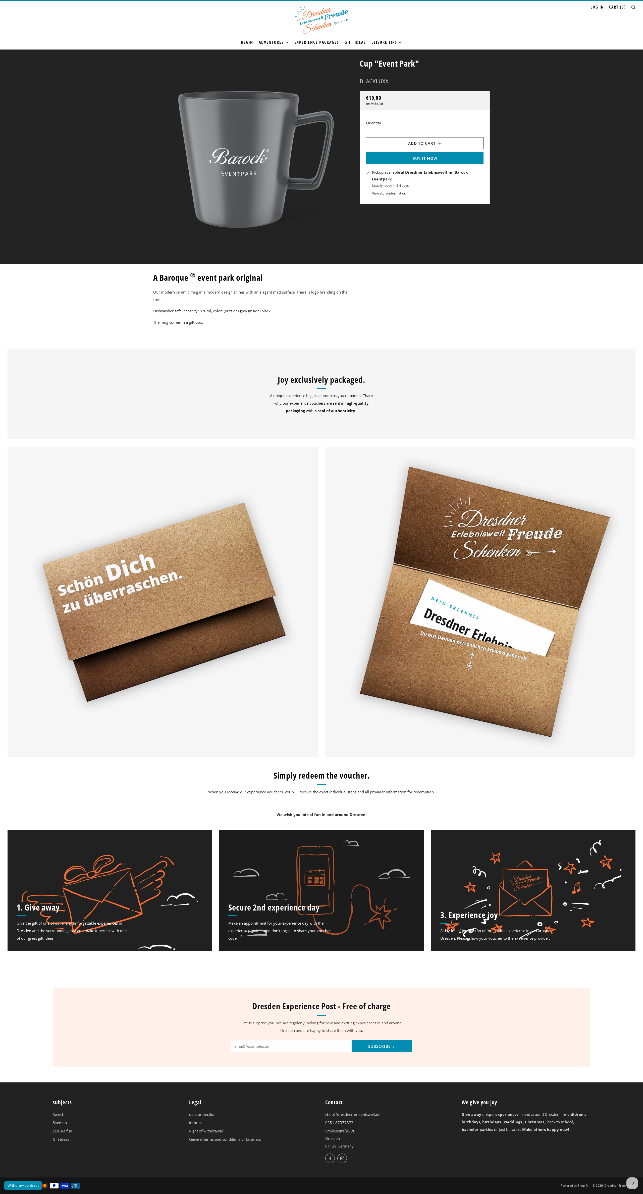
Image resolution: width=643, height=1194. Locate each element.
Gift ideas (355, 42)
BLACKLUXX (374, 81)
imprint (195, 1122)
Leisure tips (384, 42)
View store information (389, 193)
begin (247, 42)
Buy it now (424, 158)
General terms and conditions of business (225, 1139)
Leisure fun (62, 1130)
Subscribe (379, 1046)
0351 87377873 (339, 1122)
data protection (202, 1114)
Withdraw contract (23, 1185)
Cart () (617, 7)
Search (58, 1114)
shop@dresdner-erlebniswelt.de (352, 1114)
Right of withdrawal (206, 1130)
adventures (271, 42)
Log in (597, 7)
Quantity (373, 122)
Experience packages (316, 42)
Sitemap (60, 1122)
